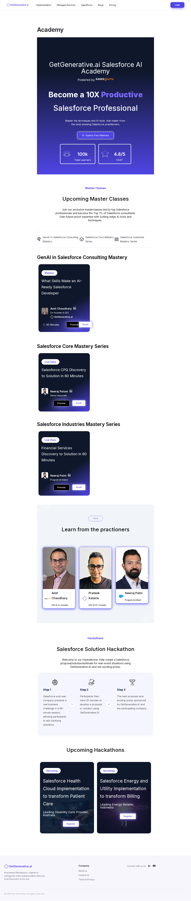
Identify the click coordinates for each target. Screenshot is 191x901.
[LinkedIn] (149, 866)
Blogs (101, 5)
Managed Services (66, 5)
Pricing (112, 5)
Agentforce (86, 5)
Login (177, 5)
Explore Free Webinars (97, 135)
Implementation (43, 5)
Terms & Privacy (86, 879)
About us (82, 871)
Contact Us (83, 875)
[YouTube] (154, 866)
